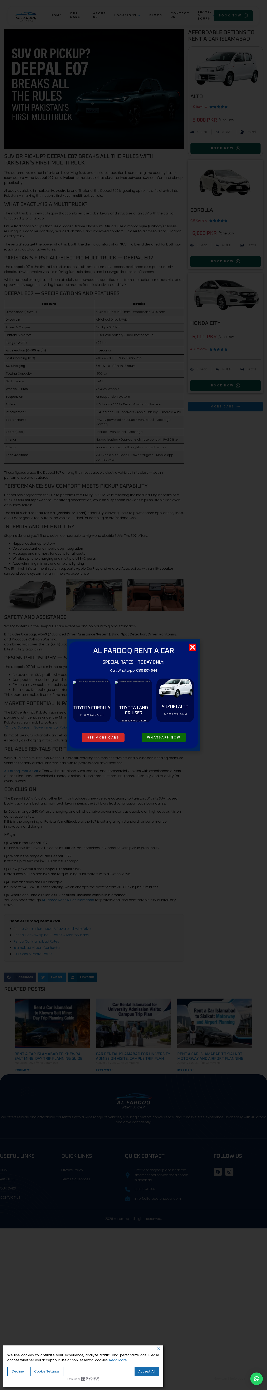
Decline (18, 1371)
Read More (118, 1360)
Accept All (146, 1371)
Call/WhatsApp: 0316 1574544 (133, 670)
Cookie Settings (47, 1371)
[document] (133, 695)
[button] (256, 1379)
